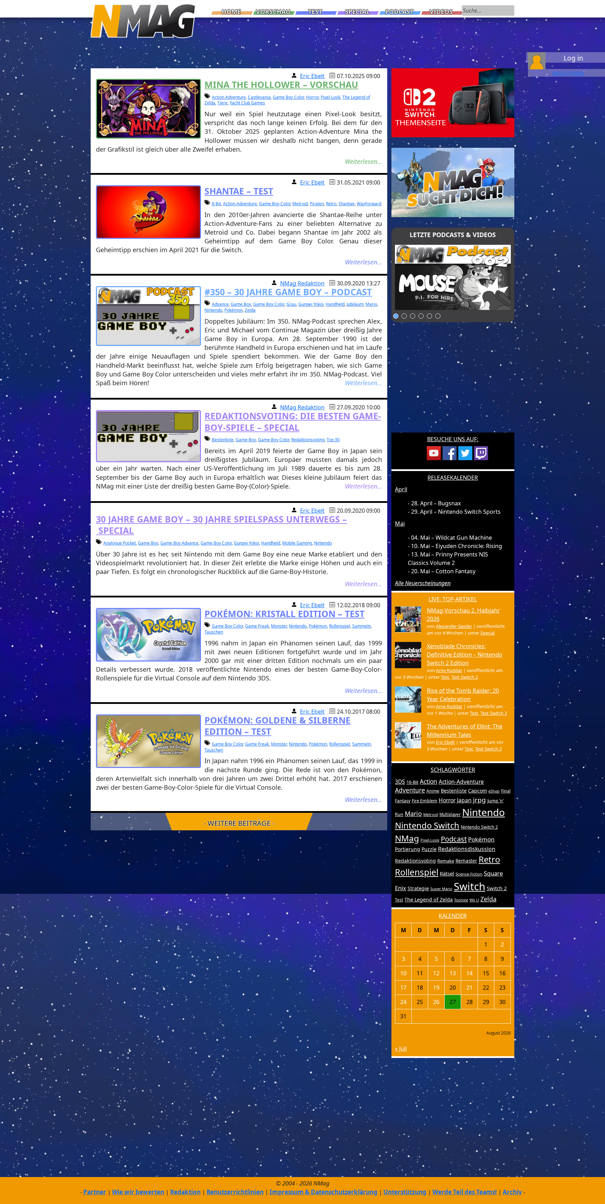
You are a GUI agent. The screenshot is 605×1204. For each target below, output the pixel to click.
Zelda (250, 310)
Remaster (466, 861)
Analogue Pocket (119, 543)
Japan (464, 800)
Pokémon (233, 310)
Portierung (407, 849)
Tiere (222, 103)
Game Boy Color (288, 97)
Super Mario (441, 888)
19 (436, 987)
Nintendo (213, 310)
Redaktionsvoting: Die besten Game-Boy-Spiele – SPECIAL (292, 421)
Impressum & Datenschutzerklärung (323, 1192)
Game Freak (257, 626)
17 (403, 987)
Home (231, 11)
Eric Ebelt (312, 76)
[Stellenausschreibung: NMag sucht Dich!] (452, 182)
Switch (469, 886)
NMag (407, 838)
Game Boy (241, 304)
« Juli (401, 1048)
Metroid (300, 204)
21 (469, 987)
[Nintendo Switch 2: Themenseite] (452, 102)
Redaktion (185, 1192)
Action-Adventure (229, 97)
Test (315, 11)
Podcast (399, 11)
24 (403, 1002)
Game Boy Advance (179, 543)
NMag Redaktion (302, 283)
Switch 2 (497, 888)
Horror (312, 97)
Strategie (418, 888)
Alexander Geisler (454, 626)
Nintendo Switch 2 (479, 827)
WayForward (369, 204)
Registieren (568, 72)
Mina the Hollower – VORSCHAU (281, 84)
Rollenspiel (339, 626)
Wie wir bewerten (138, 1192)
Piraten (317, 204)
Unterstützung (404, 1192)
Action (428, 781)
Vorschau (273, 11)
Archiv (512, 1192)
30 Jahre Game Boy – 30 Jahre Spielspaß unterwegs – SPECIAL (221, 525)
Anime (432, 791)
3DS (400, 782)
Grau (291, 304)
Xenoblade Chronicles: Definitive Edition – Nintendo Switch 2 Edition (464, 654)
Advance (220, 304)
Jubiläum (355, 304)
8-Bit (216, 204)
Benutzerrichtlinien (235, 1192)
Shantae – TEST (238, 191)
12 (436, 973)
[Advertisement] (452, 382)
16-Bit (412, 782)
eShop (494, 791)
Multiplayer (450, 814)
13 (453, 973)
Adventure (410, 790)
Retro (331, 204)
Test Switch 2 (464, 677)
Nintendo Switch (427, 825)
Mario (371, 304)
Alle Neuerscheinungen (423, 583)
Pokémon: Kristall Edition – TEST (284, 614)
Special (357, 11)
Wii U (474, 899)
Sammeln (361, 626)
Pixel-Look (330, 97)
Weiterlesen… (363, 161)
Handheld (335, 304)
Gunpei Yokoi (311, 304)
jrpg (479, 799)
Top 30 (333, 440)
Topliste (461, 899)
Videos (441, 11)
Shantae (347, 204)
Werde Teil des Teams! (464, 1192)
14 (469, 973)
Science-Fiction (469, 874)
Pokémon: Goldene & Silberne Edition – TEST (277, 726)
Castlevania (259, 97)
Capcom (477, 790)
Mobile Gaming (297, 543)
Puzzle (429, 849)
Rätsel (447, 873)
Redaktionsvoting (308, 440)
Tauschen (213, 632)
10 (403, 973)
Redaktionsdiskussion (466, 849)
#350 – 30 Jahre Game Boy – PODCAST (288, 292)
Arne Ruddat (449, 670)
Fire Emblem (424, 801)
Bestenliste (223, 440)
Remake (445, 861)
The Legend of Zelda (428, 899)
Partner (94, 1192)
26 (436, 1002)
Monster (279, 626)
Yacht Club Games (247, 103)
